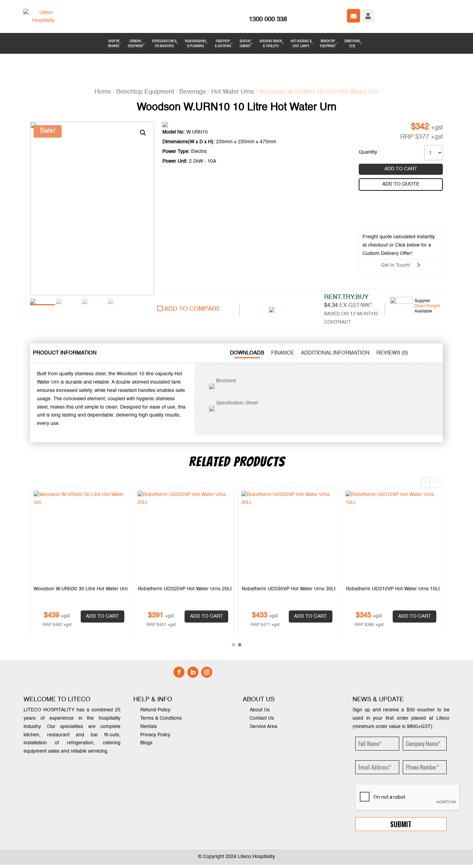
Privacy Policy (155, 702)
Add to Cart (102, 583)
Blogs (146, 710)
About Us (260, 677)
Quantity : (369, 119)
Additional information (335, 320)
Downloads (247, 320)
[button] (233, 612)
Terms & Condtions (161, 685)
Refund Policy (155, 677)
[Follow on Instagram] (206, 639)
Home (103, 59)
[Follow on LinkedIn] (192, 639)
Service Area (263, 693)
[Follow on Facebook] (179, 639)
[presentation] (425, 449)
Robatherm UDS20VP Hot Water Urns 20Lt (185, 556)
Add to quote (400, 151)
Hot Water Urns (232, 59)
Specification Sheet (236, 370)
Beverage (192, 59)
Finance (282, 320)
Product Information (65, 320)
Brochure (225, 348)
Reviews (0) (392, 320)
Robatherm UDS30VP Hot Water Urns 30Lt (289, 556)
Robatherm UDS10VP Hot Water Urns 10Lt (393, 556)
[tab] (64, 320)
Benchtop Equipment (145, 59)
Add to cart (400, 136)
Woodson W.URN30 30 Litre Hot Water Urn (81, 556)
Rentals (148, 693)
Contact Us (262, 685)
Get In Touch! (399, 232)
